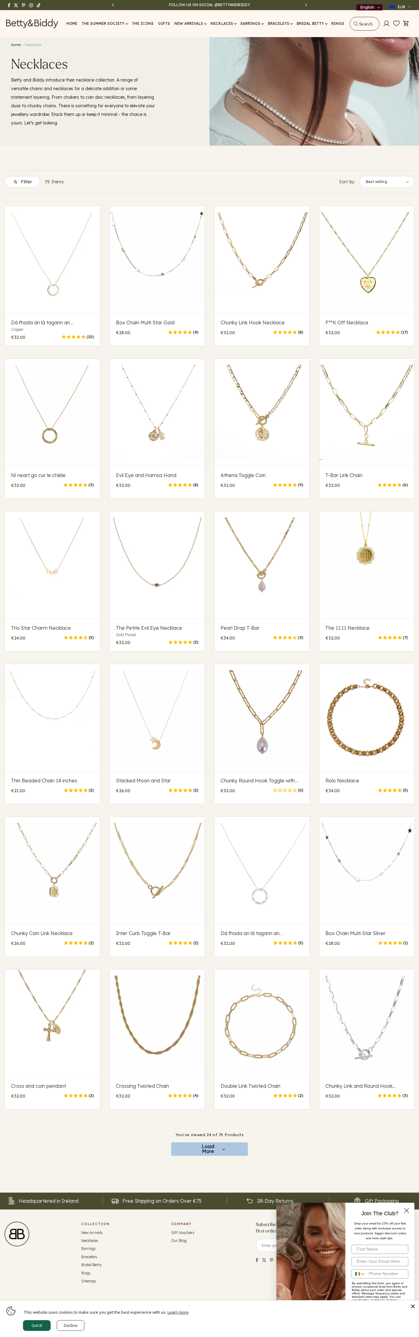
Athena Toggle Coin (243, 475)
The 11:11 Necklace (347, 628)
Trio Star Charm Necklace (41, 628)
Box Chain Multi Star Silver (355, 933)
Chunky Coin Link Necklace (42, 933)
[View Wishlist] (396, 23)
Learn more (178, 1312)
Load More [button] (208, 1148)
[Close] (413, 1306)
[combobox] (364, 24)
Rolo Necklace (342, 780)
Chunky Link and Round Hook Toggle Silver (359, 1086)
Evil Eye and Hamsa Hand (146, 475)
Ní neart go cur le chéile (38, 475)
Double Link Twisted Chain (250, 1086)
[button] (104, 23)
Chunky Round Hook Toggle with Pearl (258, 780)
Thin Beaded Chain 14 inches (44, 780)
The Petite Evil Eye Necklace (149, 628)
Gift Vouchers (182, 1232)
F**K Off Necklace (346, 322)
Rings (86, 1273)
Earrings (88, 1248)
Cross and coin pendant (38, 1086)
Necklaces (89, 1240)
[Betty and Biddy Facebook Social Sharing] (257, 1260)
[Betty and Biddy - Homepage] (32, 24)
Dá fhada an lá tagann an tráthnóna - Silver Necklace (252, 933)
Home (16, 45)
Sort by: (347, 182)
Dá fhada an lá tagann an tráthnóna (40, 322)
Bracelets (89, 1257)
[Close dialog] (406, 1210)
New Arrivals (92, 1232)
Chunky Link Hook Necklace (253, 322)
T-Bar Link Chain (344, 475)
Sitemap (88, 1281)
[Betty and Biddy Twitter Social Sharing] (264, 1260)
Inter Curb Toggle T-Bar (143, 933)
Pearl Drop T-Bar (240, 628)
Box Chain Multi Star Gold (145, 322)
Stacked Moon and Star (143, 780)
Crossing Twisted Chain (142, 1086)
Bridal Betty (91, 1265)
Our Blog (178, 1240)
